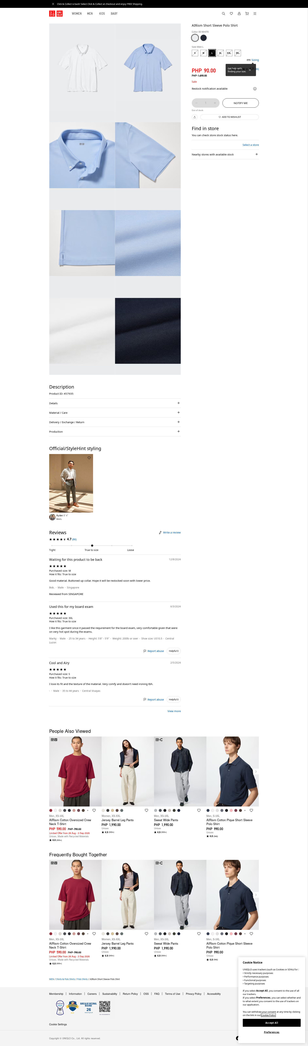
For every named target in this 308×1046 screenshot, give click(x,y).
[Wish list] (231, 13)
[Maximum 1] (215, 103)
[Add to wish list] (89, 458)
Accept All (271, 1022)
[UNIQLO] (56, 13)
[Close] (250, 70)
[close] (53, 4)
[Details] (255, 89)
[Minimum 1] (196, 103)
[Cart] (247, 13)
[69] (203, 38)
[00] (195, 38)
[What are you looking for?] (223, 13)
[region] (271, 1000)
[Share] (194, 117)
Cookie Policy (268, 1015)
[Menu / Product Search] (255, 13)
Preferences (271, 1032)
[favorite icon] (94, 810)
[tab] (77, 13)
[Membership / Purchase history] (239, 13)
